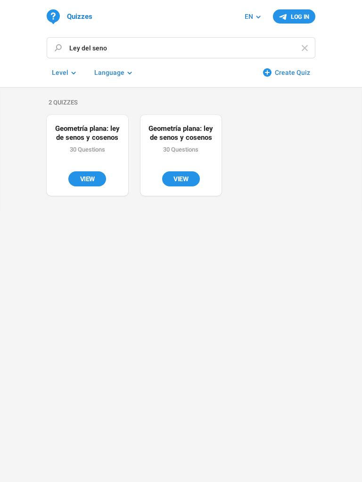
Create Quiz (292, 72)
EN (249, 16)
